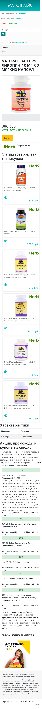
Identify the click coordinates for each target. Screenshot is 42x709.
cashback (4, 23)
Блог (4, 51)
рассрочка (13, 23)
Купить (7, 138)
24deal (17, 702)
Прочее (5, 48)
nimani (37, 704)
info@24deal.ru (21, 42)
